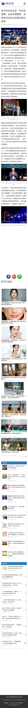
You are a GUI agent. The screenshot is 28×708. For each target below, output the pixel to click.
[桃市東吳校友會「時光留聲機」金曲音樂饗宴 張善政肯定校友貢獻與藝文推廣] (8, 276)
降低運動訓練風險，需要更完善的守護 (11, 433)
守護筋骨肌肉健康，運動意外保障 (10, 452)
